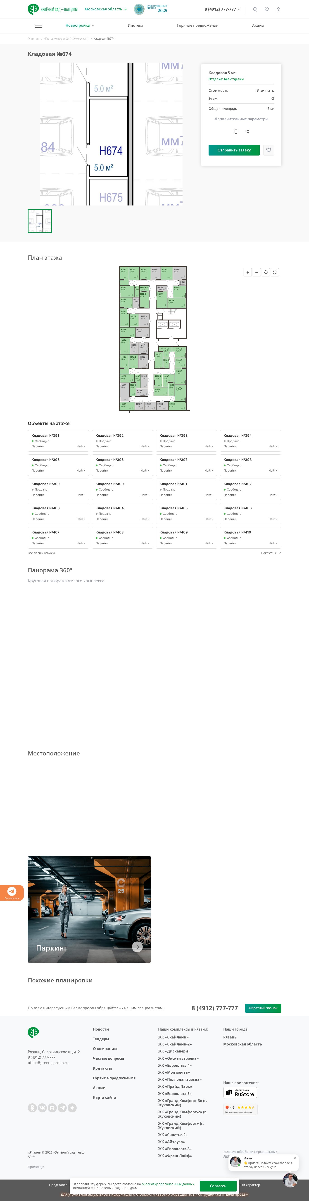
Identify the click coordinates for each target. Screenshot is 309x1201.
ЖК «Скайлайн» (173, 1037)
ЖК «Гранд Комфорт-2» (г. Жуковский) (182, 1114)
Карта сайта (104, 1097)
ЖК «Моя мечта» (174, 1072)
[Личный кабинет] (278, 9)
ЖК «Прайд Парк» (175, 1086)
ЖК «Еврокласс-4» (175, 1065)
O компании (105, 1048)
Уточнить (265, 91)
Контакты (102, 1068)
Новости (101, 1029)
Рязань (230, 1037)
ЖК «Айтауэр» (171, 1141)
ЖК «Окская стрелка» (178, 1058)
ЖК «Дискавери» (174, 1051)
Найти (80, 446)
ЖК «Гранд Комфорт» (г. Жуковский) (181, 1125)
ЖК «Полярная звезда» (180, 1079)
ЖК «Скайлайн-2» (175, 1044)
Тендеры (101, 1038)
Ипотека (135, 25)
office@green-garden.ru (48, 1062)
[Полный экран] (275, 272)
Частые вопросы (108, 1058)
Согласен (218, 1185)
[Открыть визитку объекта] (236, 131)
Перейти (38, 446)
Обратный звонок (263, 1008)
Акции (258, 25)
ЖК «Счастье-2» (173, 1134)
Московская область (242, 1044)
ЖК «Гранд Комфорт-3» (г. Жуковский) (182, 1102)
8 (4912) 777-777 (220, 9)
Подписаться (12, 898)
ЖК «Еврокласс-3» (175, 1148)
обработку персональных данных (168, 1184)
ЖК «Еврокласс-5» (175, 1093)
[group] (111, 134)
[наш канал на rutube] (52, 1107)
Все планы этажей (41, 553)
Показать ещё (271, 553)
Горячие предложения (197, 25)
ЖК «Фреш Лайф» (175, 1155)
